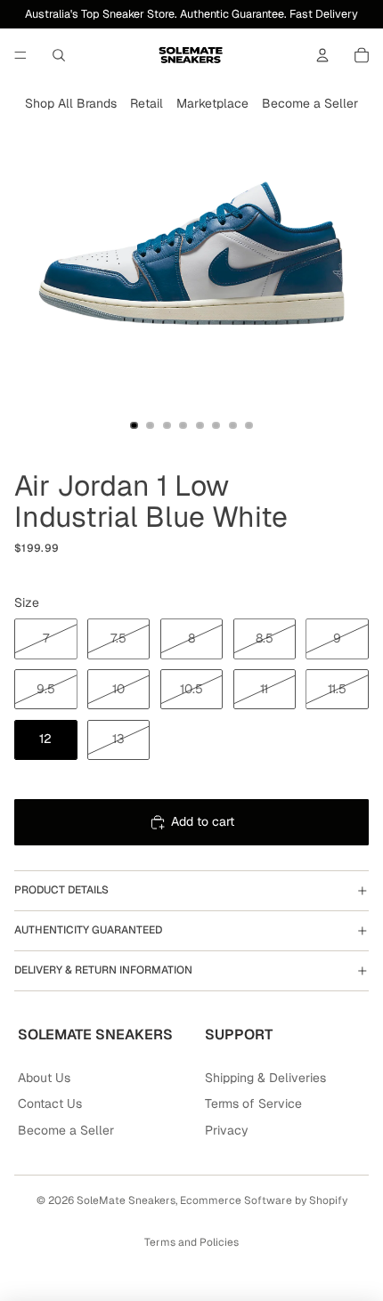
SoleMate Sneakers (126, 1200)
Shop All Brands (71, 103)
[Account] (322, 55)
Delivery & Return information (103, 970)
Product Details (61, 890)
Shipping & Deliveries (265, 1078)
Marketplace (212, 103)
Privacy (227, 1130)
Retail (146, 103)
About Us (44, 1078)
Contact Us (50, 1103)
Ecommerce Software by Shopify (263, 1200)
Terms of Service (253, 1103)
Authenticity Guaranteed (88, 930)
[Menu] (20, 55)
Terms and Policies (191, 1242)
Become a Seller (310, 103)
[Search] (58, 55)
